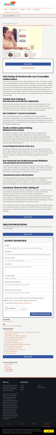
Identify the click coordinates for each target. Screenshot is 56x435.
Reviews (22, 9)
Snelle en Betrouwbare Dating (14, 339)
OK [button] (49, 431)
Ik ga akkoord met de (18, 303)
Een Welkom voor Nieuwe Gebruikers (16, 335)
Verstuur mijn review (40, 314)
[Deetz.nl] (12, 4)
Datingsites (13, 9)
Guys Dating (9, 371)
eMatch (39, 385)
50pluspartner (41, 387)
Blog (29, 9)
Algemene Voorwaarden (24, 303)
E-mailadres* (8, 251)
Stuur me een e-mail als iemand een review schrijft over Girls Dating (24, 298)
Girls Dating (9, 330)
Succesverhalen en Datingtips (14, 346)
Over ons (21, 424)
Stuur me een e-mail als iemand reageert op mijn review (21, 300)
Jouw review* (8, 264)
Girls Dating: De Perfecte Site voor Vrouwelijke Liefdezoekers (23, 332)
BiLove (7, 366)
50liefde (22, 387)
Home (5, 9)
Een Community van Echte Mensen (15, 337)
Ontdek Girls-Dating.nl (12, 334)
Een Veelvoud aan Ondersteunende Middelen (18, 344)
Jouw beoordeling (9, 275)
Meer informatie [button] (29, 432)
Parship (22, 385)
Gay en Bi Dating (10, 15)
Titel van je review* (9, 257)
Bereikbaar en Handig (12, 341)
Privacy (34, 424)
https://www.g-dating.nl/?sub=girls (12, 326)
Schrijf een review (11, 353)
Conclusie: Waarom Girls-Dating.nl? (15, 349)
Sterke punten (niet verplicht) (12, 282)
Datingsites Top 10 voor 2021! (12, 12)
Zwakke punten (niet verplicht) (12, 290)
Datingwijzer (36, 9)
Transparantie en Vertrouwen (14, 348)
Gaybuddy (8, 367)
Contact (9, 424)
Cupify (21, 389)
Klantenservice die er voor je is (14, 342)
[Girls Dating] (22, 42)
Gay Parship (9, 364)
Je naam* (7, 245)
